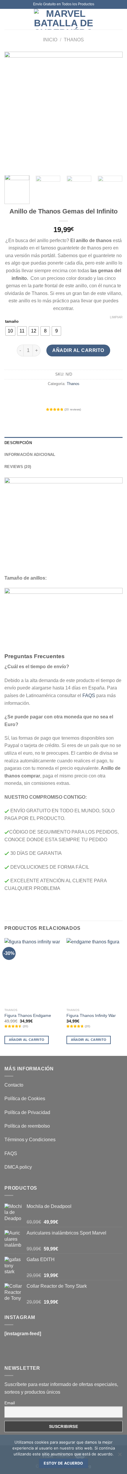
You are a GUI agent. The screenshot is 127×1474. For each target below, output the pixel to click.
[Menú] (8, 19)
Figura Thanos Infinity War (91, 1015)
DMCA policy (18, 1167)
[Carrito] (120, 19)
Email (9, 1402)
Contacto (13, 1084)
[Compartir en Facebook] (47, 397)
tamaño (12, 321)
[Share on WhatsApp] (37, 397)
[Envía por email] (69, 397)
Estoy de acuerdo (63, 1463)
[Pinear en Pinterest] (79, 397)
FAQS (88, 695)
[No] (120, 1456)
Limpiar (116, 317)
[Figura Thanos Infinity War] (94, 971)
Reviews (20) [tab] (17, 466)
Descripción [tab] (18, 443)
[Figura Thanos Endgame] (32, 971)
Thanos (74, 39)
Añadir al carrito (78, 350)
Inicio (50, 39)
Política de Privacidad (27, 1112)
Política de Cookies (24, 1098)
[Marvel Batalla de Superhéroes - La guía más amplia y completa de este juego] (63, 19)
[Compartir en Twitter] (58, 397)
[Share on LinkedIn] (90, 397)
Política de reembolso (27, 1126)
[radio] (10, 331)
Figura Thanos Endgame (27, 1015)
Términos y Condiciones (30, 1139)
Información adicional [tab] (29, 454)
